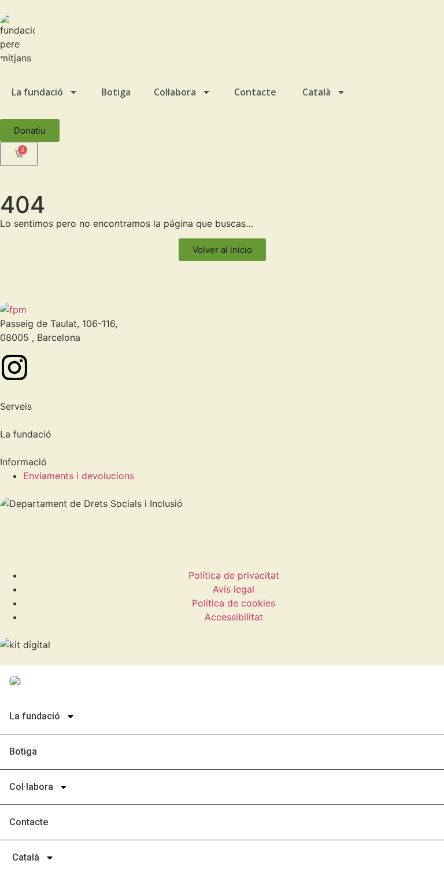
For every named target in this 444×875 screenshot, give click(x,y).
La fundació (37, 92)
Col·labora (175, 92)
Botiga (116, 92)
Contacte (255, 92)
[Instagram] (14, 367)
